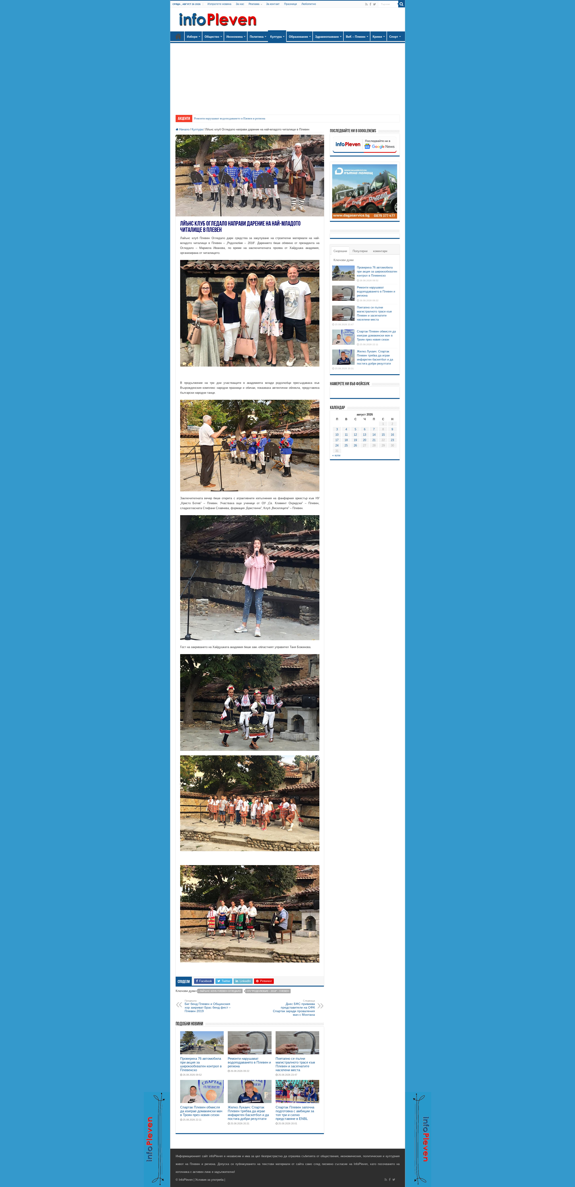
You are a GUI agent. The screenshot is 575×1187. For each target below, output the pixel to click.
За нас (240, 4)
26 (355, 445)
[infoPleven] (217, 18)
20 (364, 440)
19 (355, 440)
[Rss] (366, 4)
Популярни (360, 251)
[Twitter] (374, 4)
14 (374, 434)
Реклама (254, 4)
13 (364, 434)
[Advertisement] (287, 76)
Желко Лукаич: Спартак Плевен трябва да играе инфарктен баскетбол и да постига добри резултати (248, 1113)
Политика (256, 36)
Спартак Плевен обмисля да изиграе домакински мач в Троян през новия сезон (201, 1111)
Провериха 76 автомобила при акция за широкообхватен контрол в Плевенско (201, 1064)
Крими (377, 36)
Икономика (234, 36)
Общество (212, 36)
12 (355, 434)
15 (383, 434)
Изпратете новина (219, 4)
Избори (192, 36)
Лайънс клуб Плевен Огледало (220, 991)
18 (346, 440)
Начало (178, 36)
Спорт (393, 36)
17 (336, 440)
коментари (380, 251)
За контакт (273, 4)
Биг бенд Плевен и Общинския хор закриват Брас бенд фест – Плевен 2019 (208, 1006)
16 (392, 434)
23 (392, 440)
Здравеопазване (327, 36)
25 (346, 445)
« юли (336, 455)
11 (346, 434)
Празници (290, 4)
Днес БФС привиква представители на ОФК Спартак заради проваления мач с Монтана (294, 1007)
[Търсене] (401, 4)
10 (336, 434)
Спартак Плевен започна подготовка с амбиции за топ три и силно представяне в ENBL (295, 1113)
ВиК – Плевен (355, 36)
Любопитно (308, 4)
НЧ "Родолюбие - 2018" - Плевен (268, 991)
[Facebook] (370, 4)
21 (374, 440)
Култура (276, 36)
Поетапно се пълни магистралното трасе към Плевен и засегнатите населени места (246, 118)
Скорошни (340, 251)
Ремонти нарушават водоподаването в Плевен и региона (249, 1062)
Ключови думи (344, 260)
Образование (298, 36)
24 (336, 445)
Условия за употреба (209, 1179)
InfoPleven (186, 1179)
